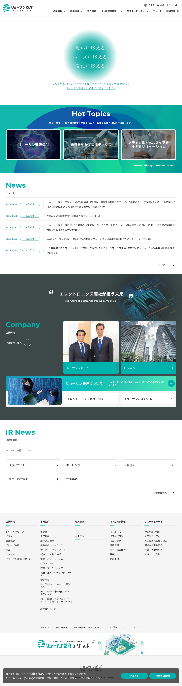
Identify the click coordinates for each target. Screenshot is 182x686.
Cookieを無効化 (162, 675)
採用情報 (42, 627)
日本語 (151, 5)
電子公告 (114, 554)
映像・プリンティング (51, 568)
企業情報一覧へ (14, 342)
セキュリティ (47, 563)
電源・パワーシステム (51, 559)
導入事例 (79, 521)
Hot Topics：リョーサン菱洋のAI (55, 585)
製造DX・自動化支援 (50, 554)
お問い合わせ (62, 627)
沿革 (8, 549)
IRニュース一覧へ (15, 450)
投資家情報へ (160, 492)
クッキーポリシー (69, 678)
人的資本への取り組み (155, 540)
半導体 (43, 531)
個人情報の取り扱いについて (87, 627)
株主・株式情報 (118, 549)
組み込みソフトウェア (51, 545)
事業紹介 (44, 521)
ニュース (79, 535)
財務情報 (114, 545)
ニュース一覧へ (159, 265)
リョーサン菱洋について (18, 559)
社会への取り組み (153, 549)
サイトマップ (137, 627)
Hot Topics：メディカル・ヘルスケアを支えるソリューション (56, 601)
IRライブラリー (118, 536)
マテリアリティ (152, 536)
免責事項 (114, 559)
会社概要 (10, 540)
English (160, 5)
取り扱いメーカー (49, 608)
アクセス (10, 554)
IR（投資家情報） (119, 521)
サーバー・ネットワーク (52, 549)
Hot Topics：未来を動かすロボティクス (55, 593)
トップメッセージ (15, 531)
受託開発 (44, 579)
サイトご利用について (116, 627)
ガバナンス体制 (152, 554)
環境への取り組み (153, 545)
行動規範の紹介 (152, 531)
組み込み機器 (47, 540)
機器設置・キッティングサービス (56, 574)
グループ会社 (12, 545)
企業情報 (10, 521)
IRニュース (115, 531)
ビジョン (10, 536)
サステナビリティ (153, 521)
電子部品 (44, 536)
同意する (134, 675)
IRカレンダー (116, 540)
